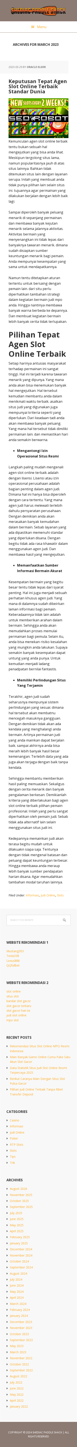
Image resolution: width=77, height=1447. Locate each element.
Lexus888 (13, 961)
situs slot (12, 996)
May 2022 (17, 1394)
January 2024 (19, 1316)
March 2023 (18, 1352)
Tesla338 (12, 956)
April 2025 (17, 1231)
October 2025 (19, 1201)
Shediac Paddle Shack (38, 10)
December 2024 (21, 1249)
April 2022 (17, 1400)
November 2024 (21, 1255)
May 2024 (17, 1292)
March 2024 (18, 1304)
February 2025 (20, 1237)
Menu (41, 27)
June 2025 (17, 1219)
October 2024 (19, 1261)
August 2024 (18, 1273)
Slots (60, 895)
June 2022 (17, 1388)
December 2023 (21, 1322)
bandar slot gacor (18, 1001)
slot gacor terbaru (18, 1006)
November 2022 (21, 1358)
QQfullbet (13, 965)
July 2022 (16, 1382)
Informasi (32, 895)
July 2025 (16, 1213)
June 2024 (17, 1285)
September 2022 (21, 1370)
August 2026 (18, 1189)
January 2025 (19, 1243)
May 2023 (17, 1346)
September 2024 (21, 1267)
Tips (13, 1156)
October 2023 (19, 1334)
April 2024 (17, 1298)
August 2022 (18, 1376)
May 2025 (17, 1225)
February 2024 (20, 1310)
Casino (14, 1120)
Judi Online (48, 895)
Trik (12, 1163)
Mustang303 (15, 951)
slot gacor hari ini (18, 1010)
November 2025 (21, 1195)
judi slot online (16, 1015)
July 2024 (16, 1279)
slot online (13, 991)
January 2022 (19, 1406)
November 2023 (21, 1328)
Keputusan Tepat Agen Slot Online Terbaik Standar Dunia (38, 86)
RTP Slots (16, 1145)
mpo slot (12, 1020)
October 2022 (19, 1364)
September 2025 (21, 1207)
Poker (14, 1138)
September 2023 (21, 1340)
